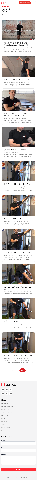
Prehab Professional (7, 406)
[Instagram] (10, 389)
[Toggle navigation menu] (34, 2)
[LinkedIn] (10, 393)
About (3, 425)
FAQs (3, 418)
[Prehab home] (6, 3)
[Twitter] (6, 389)
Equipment (4, 421)
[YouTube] (2, 393)
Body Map (4, 431)
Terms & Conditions (7, 412)
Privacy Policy (5, 415)
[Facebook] (2, 389)
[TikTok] (6, 393)
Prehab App (4, 403)
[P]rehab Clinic (5, 409)
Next (22, 370)
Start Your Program (25, 2)
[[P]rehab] (18, 384)
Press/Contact (5, 428)
